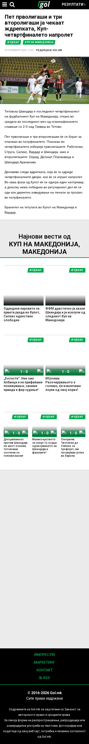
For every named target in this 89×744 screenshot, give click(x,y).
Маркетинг (44, 662)
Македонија (49, 116)
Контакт (45, 670)
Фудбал (13, 42)
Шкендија (26, 111)
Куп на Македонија (39, 42)
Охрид (34, 157)
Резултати (73, 4)
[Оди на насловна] (45, 4)
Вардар (34, 152)
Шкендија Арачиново (20, 162)
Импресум (44, 654)
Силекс (21, 152)
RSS (46, 678)
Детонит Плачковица (55, 157)
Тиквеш (40, 126)
